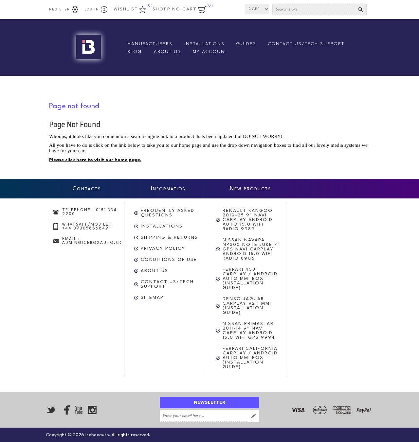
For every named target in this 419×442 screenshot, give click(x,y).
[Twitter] (51, 410)
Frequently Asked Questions (167, 212)
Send (253, 416)
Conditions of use (169, 259)
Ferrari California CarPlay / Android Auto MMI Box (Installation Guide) (250, 357)
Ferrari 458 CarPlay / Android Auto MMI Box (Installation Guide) (250, 278)
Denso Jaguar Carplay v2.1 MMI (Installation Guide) (247, 306)
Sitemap (152, 297)
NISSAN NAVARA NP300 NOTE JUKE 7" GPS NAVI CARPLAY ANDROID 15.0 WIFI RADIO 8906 (251, 249)
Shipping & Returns (169, 237)
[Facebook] (65, 410)
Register (59, 9)
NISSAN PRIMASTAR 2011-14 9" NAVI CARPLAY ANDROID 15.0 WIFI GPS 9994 (249, 330)
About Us (154, 270)
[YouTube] (78, 410)
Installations (162, 226)
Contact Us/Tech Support (167, 284)
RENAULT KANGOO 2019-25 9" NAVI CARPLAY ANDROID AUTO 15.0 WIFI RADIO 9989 (248, 219)
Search (360, 9)
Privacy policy (163, 248)
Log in (91, 9)
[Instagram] (92, 410)
